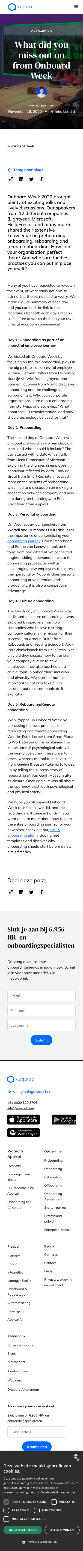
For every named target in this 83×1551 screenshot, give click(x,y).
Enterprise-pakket (57, 1230)
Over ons (14, 1166)
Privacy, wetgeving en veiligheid (58, 1282)
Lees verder (67, 1492)
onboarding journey (23, 541)
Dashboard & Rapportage (17, 1292)
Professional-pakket (54, 1218)
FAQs (48, 1271)
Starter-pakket (55, 1207)
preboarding (33, 443)
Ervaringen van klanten (18, 1177)
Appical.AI (15, 1319)
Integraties (15, 1272)
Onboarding (53, 1169)
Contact (50, 1263)
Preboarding (53, 1160)
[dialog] (41, 1501)
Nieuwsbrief (16, 1362)
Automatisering (18, 1303)
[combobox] (77, 1456)
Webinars (14, 1380)
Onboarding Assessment (53, 1196)
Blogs (11, 1353)
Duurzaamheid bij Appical (20, 1191)
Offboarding (53, 1185)
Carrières (51, 1255)
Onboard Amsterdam (23, 1389)
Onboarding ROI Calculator (19, 1204)
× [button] (78, 1460)
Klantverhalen (17, 1371)
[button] (76, 7)
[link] (41, 170)
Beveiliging (15, 1311)
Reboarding (53, 1177)
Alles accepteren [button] (23, 1530)
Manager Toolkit (19, 1281)
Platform (13, 1256)
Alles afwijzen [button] (62, 1530)
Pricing (12, 1264)
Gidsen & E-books (20, 1345)
